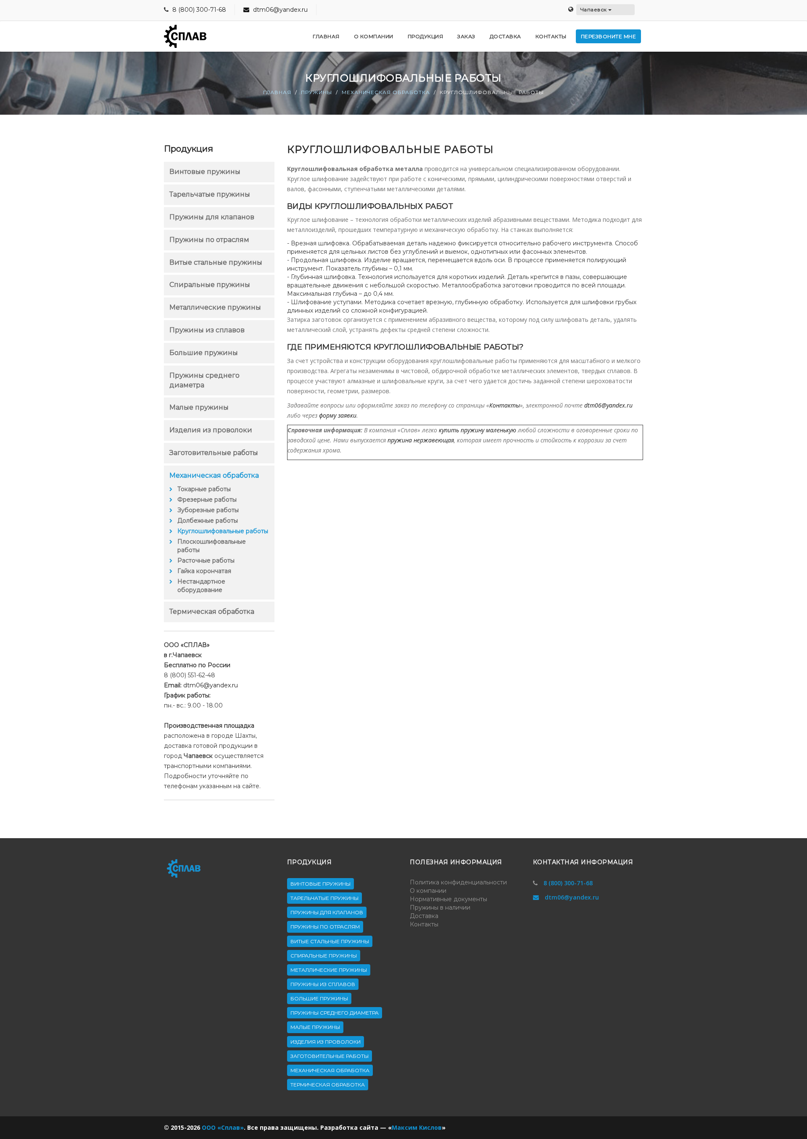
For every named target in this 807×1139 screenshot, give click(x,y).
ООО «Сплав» (223, 1127)
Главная (277, 92)
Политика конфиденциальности (458, 882)
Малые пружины (199, 407)
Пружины (316, 92)
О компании (428, 890)
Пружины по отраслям (209, 240)
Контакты (504, 405)
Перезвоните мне (608, 36)
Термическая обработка (211, 612)
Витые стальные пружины (215, 262)
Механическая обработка (386, 92)
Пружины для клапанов (211, 217)
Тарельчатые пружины (209, 194)
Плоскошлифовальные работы (211, 546)
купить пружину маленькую (477, 430)
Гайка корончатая (204, 571)
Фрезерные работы (207, 499)
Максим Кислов (417, 1127)
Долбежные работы (207, 520)
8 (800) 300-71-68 (199, 9)
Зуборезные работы (208, 510)
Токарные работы (204, 489)
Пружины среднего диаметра (334, 1013)
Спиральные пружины (209, 285)
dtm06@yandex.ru (279, 9)
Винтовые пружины (204, 172)
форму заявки (337, 415)
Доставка (424, 916)
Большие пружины (203, 353)
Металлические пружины (215, 307)
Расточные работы (206, 560)
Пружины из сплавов (207, 330)
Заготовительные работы (213, 453)
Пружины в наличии (440, 907)
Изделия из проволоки (210, 430)
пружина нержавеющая (421, 440)
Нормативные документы (448, 899)
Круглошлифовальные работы (222, 531)
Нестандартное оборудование (201, 586)
